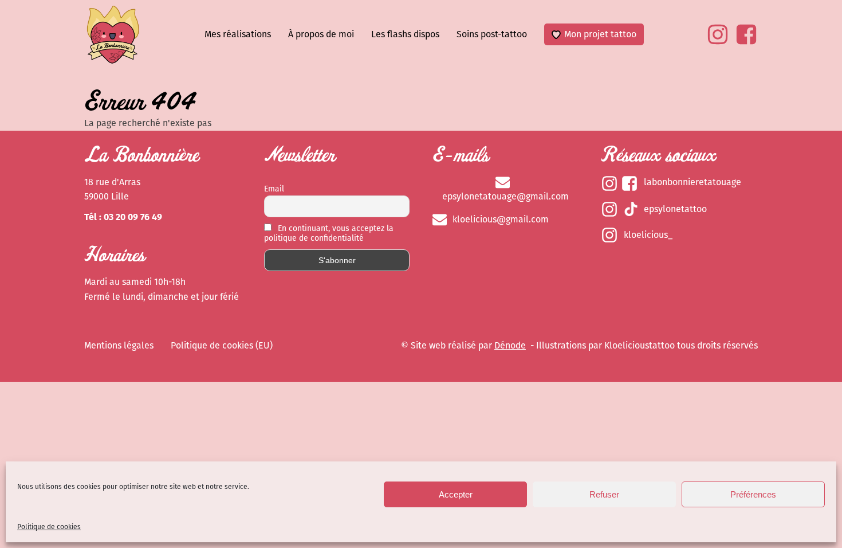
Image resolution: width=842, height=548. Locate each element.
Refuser (604, 494)
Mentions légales (119, 345)
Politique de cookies (49, 527)
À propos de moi (321, 34)
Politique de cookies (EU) (222, 345)
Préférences (753, 494)
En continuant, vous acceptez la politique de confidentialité (329, 233)
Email (274, 189)
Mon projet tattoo (600, 34)
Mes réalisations (237, 34)
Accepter (456, 494)
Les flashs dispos (405, 34)
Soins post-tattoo (492, 34)
